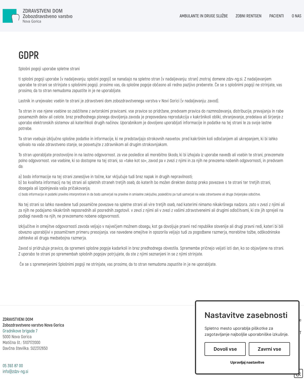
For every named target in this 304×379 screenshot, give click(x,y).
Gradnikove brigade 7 (20, 331)
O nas (296, 16)
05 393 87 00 (13, 366)
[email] (15, 371)
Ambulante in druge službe (204, 16)
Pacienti (276, 16)
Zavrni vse (269, 349)
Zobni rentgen (248, 16)
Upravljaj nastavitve (247, 362)
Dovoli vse (225, 349)
